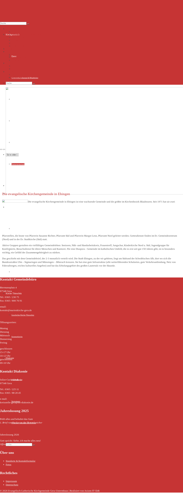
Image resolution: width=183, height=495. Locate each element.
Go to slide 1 (12, 155)
